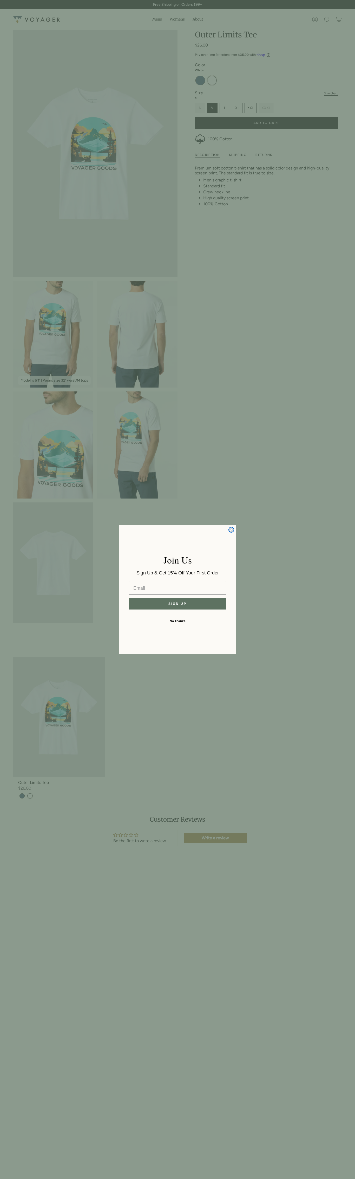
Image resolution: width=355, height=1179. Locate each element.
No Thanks (178, 621)
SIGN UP (177, 604)
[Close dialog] (231, 529)
